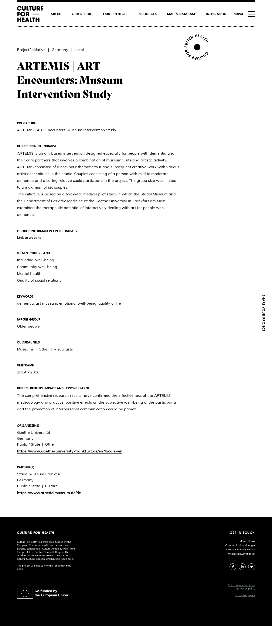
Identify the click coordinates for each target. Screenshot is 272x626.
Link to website (29, 238)
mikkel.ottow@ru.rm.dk (241, 554)
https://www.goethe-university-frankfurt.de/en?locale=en (69, 452)
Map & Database (181, 14)
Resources (147, 14)
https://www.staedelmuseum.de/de (49, 493)
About (56, 14)
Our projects (115, 14)
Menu (238, 14)
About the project (245, 595)
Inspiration (216, 14)
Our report (82, 14)
